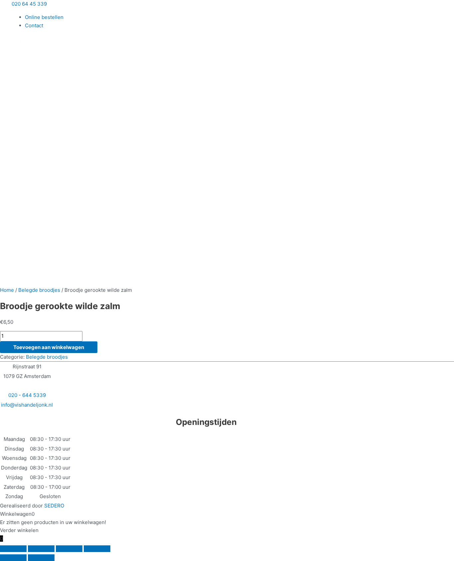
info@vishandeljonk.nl (27, 405)
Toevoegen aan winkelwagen (48, 347)
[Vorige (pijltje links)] (13, 557)
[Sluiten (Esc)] (97, 548)
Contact (34, 25)
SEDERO (54, 505)
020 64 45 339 (29, 4)
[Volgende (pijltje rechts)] (41, 557)
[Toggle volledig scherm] (41, 548)
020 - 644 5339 (27, 395)
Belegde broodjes (39, 290)
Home (7, 290)
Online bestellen (44, 17)
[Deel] (69, 548)
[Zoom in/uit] (13, 548)
